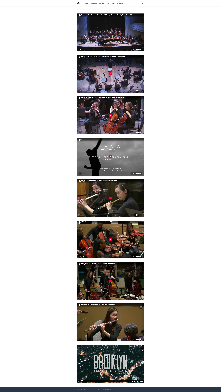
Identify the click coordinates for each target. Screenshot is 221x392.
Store (113, 3)
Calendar (101, 3)
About (86, 3)
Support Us (120, 3)
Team (108, 3)
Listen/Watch (94, 3)
